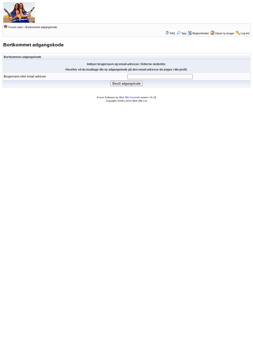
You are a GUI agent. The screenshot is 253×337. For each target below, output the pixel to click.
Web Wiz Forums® (129, 97)
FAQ (172, 33)
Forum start (15, 27)
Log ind (245, 33)
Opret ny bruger (224, 33)
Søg (183, 33)
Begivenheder (200, 33)
